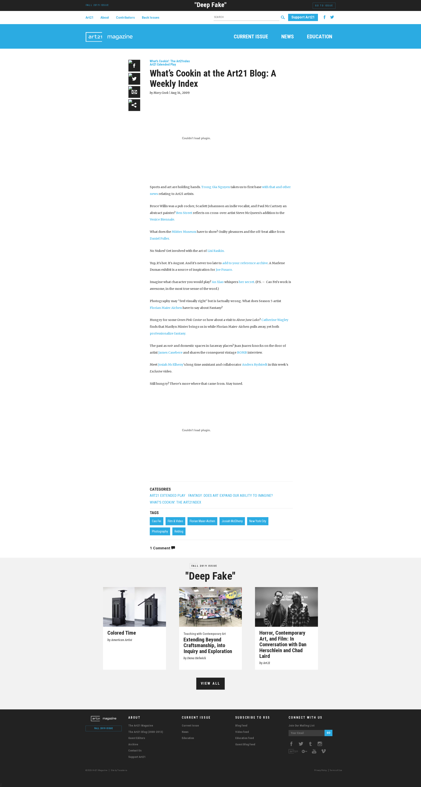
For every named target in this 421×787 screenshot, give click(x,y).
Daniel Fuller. (160, 238)
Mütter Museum (184, 232)
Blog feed (241, 725)
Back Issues (150, 17)
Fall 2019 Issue (204, 565)
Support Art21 (303, 17)
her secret (246, 282)
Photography (160, 531)
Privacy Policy (320, 770)
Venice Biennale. (162, 219)
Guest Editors (136, 738)
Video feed (242, 732)
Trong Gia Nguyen (215, 187)
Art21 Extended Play (163, 64)
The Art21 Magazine (140, 725)
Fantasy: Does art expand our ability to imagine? (230, 495)
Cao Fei (156, 521)
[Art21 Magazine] (109, 31)
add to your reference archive (245, 263)
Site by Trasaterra (119, 770)
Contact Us (135, 750)
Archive (133, 744)
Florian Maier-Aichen (202, 521)
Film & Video (175, 521)
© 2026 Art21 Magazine (97, 770)
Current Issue (251, 37)
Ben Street (184, 213)
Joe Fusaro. (224, 270)
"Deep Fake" (210, 5)
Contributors (125, 17)
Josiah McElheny (170, 365)
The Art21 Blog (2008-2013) (145, 732)
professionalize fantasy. (168, 333)
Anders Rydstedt (254, 365)
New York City (257, 521)
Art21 (89, 17)
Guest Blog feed (245, 744)
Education (319, 37)
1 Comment (160, 548)
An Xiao (218, 282)
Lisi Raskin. (216, 251)
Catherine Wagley (274, 320)
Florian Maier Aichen (166, 308)
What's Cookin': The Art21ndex (170, 61)
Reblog (179, 531)
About (104, 17)
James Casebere (170, 352)
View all (210, 683)
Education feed (244, 738)
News (287, 37)
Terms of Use (336, 770)
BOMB (242, 352)
